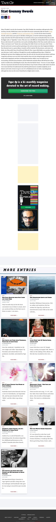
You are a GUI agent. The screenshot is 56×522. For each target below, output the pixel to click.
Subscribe (23, 517)
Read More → (14, 315)
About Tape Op (8, 517)
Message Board (31, 514)
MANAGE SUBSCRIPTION (39, 2)
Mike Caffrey (5, 14)
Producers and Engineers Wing (25, 33)
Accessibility (22, 519)
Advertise (16, 517)
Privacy (35, 517)
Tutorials (23, 514)
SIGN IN (47, 2)
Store (29, 517)
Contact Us (34, 519)
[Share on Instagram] (9, 17)
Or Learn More (28, 95)
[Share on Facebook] (2, 17)
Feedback (41, 517)
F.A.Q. (28, 519)
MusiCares (9, 33)
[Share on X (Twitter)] (5, 17)
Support (48, 517)
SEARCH (53, 2)
